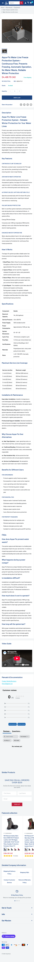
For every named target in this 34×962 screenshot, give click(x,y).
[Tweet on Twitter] (27, 104)
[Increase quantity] (19, 91)
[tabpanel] (17, 750)
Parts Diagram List (7, 683)
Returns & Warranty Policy (25, 881)
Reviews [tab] (7, 731)
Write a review (21, 724)
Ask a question (12, 724)
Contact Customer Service (9, 881)
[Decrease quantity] (10, 91)
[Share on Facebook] (21, 104)
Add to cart (17, 97)
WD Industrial (6, 81)
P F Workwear (8, 833)
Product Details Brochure (9, 681)
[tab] (16, 731)
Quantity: (4, 91)
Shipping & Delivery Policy (9, 872)
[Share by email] (31, 104)
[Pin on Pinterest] (24, 104)
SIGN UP (17, 804)
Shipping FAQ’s (24, 872)
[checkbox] (16, 740)
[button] (31, 3)
